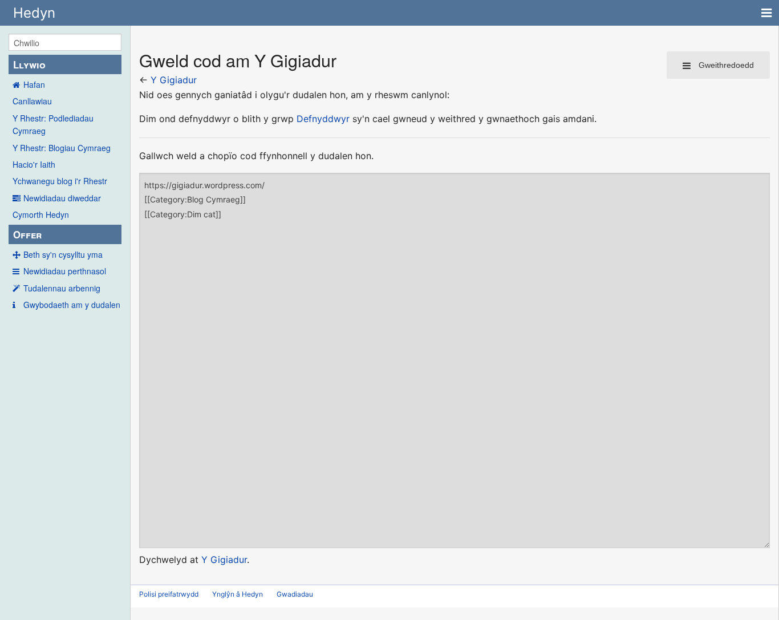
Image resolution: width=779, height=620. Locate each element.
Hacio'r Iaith (34, 164)
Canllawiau (32, 101)
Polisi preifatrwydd (168, 594)
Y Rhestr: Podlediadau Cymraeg (53, 124)
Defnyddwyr (323, 118)
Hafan (34, 84)
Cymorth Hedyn (41, 214)
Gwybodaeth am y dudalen (71, 304)
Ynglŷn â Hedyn (237, 594)
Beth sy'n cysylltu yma (63, 254)
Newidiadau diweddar (62, 198)
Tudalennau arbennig (61, 288)
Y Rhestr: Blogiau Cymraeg (62, 147)
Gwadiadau (295, 594)
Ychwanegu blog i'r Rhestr (60, 181)
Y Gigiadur (174, 80)
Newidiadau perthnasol (64, 271)
